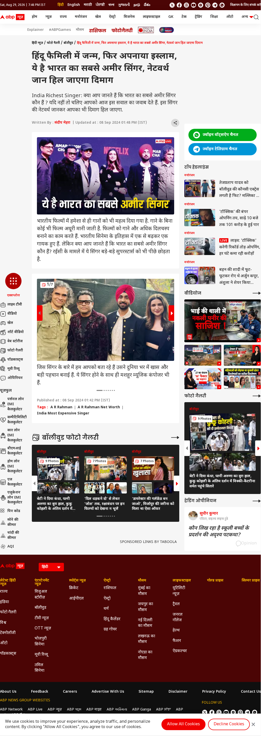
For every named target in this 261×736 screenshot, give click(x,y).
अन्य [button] (244, 17)
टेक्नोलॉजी (8, 633)
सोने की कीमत (12, 522)
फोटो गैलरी (15, 350)
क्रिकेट (73, 588)
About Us (8, 692)
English (73, 5)
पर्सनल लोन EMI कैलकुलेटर (15, 404)
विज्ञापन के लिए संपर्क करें (245, 5)
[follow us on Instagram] (201, 5)
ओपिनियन (15, 378)
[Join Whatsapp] (222, 5)
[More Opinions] (257, 501)
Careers (70, 692)
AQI (10, 546)
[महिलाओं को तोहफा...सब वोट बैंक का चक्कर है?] (202, 378)
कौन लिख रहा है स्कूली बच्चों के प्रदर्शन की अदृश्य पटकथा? (218, 531)
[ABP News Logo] (13, 17)
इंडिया (4, 602)
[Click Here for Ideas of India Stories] (146, 30)
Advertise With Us (108, 692)
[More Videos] (257, 293)
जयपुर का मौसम (145, 607)
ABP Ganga (141, 709)
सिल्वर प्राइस (251, 580)
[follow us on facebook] (179, 5)
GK (170, 17)
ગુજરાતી (124, 5)
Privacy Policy (214, 692)
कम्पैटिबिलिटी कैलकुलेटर (17, 420)
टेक (184, 17)
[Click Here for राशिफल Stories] (97, 30)
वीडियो (12, 313)
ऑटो (229, 17)
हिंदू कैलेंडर (112, 619)
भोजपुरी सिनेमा (41, 641)
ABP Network (11, 709)
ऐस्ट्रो (112, 17)
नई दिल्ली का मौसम (145, 623)
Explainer (35, 30)
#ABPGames (60, 30)
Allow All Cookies (183, 724)
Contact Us (251, 692)
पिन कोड (13, 511)
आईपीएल (76, 598)
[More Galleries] (175, 437)
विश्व (3, 623)
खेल (98, 17)
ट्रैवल (176, 604)
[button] (13, 285)
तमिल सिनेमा (39, 668)
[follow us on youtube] (193, 5)
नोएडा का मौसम (145, 655)
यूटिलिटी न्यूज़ (179, 591)
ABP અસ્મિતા (117, 709)
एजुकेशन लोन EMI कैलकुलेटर (14, 497)
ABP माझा (94, 709)
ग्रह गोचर (110, 629)
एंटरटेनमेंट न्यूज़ (42, 582)
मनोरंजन (81, 17)
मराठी (88, 5)
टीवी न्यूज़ (42, 618)
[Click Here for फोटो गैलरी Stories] (122, 30)
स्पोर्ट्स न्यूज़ (77, 580)
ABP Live (35, 709)
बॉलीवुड (68, 43)
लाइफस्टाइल (151, 17)
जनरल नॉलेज (178, 617)
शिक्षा (214, 17)
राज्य (63, 17)
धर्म (106, 609)
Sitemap (146, 692)
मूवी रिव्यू (13, 368)
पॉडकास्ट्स (15, 359)
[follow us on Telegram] (215, 5)
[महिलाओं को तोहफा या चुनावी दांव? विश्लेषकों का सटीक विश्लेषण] (242, 378)
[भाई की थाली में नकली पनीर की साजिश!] (222, 320)
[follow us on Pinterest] (208, 5)
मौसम (80, 30)
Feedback (39, 692)
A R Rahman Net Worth (99, 407)
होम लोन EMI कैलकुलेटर (14, 466)
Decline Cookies (229, 724)
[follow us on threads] (186, 5)
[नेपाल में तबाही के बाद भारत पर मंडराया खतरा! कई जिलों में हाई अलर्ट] (242, 355)
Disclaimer (178, 692)
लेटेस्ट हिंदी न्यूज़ (8, 582)
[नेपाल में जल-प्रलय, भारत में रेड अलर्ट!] (202, 355)
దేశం (147, 5)
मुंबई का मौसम (144, 591)
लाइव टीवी (14, 304)
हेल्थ (176, 630)
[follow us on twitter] (172, 5)
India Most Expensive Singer (63, 413)
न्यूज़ (48, 17)
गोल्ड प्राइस (215, 580)
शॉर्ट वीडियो (15, 332)
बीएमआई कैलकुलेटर (14, 451)
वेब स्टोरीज (15, 341)
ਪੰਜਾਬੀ (100, 5)
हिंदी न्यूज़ (37, 43)
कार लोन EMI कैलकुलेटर (14, 435)
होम (34, 17)
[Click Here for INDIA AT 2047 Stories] (166, 30)
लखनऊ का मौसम (146, 639)
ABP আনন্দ (74, 709)
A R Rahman (61, 407)
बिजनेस (129, 17)
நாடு (137, 5)
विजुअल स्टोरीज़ (41, 594)
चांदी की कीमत (13, 535)
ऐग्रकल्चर (180, 651)
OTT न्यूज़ (43, 628)
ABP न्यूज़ (55, 709)
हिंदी (61, 5)
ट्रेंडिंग (198, 17)
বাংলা (111, 5)
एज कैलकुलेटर (14, 482)
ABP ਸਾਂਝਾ (163, 709)
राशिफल (110, 588)
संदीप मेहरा (62, 122)
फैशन (177, 641)
